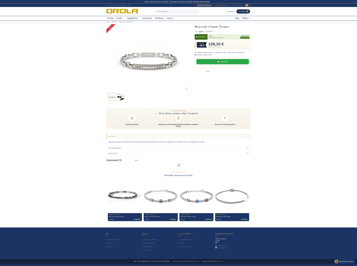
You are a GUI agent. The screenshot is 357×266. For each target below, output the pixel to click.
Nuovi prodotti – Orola (114, 239)
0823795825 (221, 246)
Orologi (110, 18)
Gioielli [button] (119, 18)
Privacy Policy (147, 246)
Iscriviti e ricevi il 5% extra (204, 5)
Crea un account (185, 246)
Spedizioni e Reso (149, 243)
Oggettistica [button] (132, 18)
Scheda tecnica (113, 153)
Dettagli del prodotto (114, 148)
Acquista (224, 61)
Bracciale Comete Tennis (223, 216)
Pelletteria (159, 18)
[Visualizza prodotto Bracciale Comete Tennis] (232, 196)
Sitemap (109, 246)
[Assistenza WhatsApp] (129, 5)
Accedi (182, 243)
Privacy (145, 233)
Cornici (170, 18)
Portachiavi (147, 18)
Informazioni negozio (224, 233)
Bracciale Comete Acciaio (116, 216)
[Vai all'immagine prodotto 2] (121, 97)
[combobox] (176, 11)
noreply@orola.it (222, 247)
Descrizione (112, 136)
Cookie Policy (147, 250)
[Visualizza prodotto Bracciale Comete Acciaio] (125, 196)
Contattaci (110, 243)
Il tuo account (184, 233)
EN (249, 5)
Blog (237, 18)
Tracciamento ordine (186, 239)
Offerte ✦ (246, 18)
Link (106, 233)
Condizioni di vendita (150, 239)
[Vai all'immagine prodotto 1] (112, 97)
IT (246, 5)
